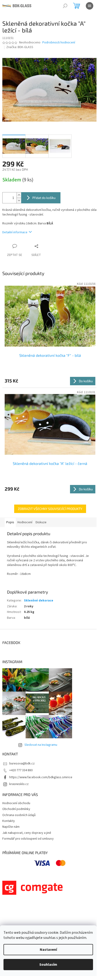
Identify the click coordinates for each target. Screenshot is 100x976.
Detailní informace (14, 232)
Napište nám (11, 826)
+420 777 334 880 (21, 770)
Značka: (19, 47)
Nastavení (48, 949)
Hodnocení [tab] (24, 522)
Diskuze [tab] (41, 522)
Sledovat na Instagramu (40, 745)
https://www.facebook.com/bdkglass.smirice (40, 777)
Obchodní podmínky (16, 809)
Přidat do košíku (44, 198)
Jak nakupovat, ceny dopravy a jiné (26, 833)
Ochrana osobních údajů (19, 815)
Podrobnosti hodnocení (58, 42)
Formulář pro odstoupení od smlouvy (28, 838)
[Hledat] (65, 6)
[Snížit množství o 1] (19, 200)
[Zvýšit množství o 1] (19, 195)
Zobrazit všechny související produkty (50, 509)
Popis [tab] (10, 522)
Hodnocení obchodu (16, 803)
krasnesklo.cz (19, 784)
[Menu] (89, 6)
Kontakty (8, 821)
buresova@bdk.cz (22, 763)
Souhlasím (48, 964)
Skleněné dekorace (38, 600)
